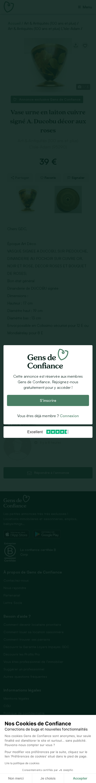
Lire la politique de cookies (22, 763)
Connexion (69, 415)
